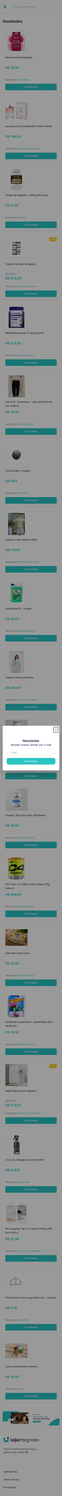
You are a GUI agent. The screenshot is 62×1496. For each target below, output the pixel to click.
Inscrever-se (30, 761)
